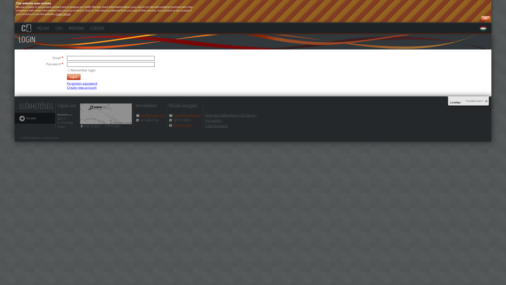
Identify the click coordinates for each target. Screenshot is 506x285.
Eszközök (97, 27)
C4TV (59, 27)
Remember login (83, 70)
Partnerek (76, 27)
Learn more (63, 14)
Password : (55, 64)
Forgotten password (82, 83)
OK (485, 18)
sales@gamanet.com (153, 115)
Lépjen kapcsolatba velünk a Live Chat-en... (231, 115)
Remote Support (183, 125)
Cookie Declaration (216, 125)
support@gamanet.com (187, 115)
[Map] (106, 114)
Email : (58, 58)
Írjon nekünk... (214, 120)
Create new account (82, 88)
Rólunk (43, 27)
